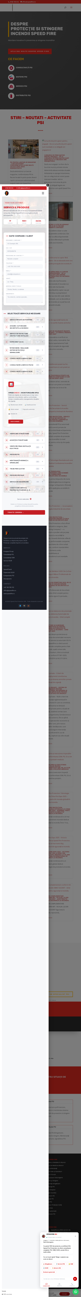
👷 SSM (71, 1264)
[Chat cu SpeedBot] (76, 1291)
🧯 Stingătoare (47, 1264)
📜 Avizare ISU (56, 1268)
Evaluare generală (49, 1272)
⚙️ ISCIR (45, 1268)
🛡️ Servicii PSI (60, 1264)
